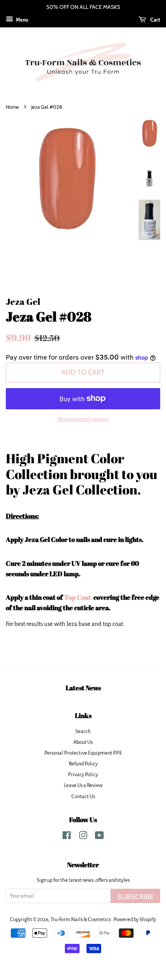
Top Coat (78, 597)
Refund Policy (83, 764)
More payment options (83, 419)
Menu (21, 20)
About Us (83, 742)
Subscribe (135, 897)
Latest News (83, 687)
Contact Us (83, 796)
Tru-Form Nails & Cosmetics (81, 919)
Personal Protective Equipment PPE (83, 753)
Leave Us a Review (83, 785)
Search (83, 731)
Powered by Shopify (134, 919)
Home (12, 107)
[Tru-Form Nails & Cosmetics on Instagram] (83, 837)
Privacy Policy (83, 774)
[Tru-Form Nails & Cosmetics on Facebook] (66, 837)
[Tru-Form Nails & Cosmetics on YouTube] (99, 837)
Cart (154, 19)
